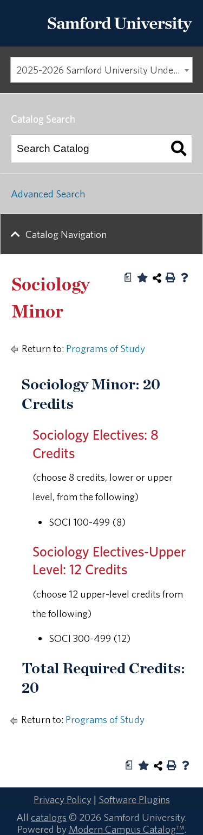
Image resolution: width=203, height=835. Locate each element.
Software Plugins (134, 799)
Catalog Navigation (66, 234)
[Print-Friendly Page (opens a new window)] (170, 277)
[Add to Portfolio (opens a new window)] (142, 277)
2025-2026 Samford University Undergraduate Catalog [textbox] (104, 70)
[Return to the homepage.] (119, 35)
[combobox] (101, 70)
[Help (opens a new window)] (184, 277)
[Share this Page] (157, 278)
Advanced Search (48, 194)
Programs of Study (105, 348)
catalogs (49, 817)
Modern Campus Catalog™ (126, 829)
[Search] (178, 149)
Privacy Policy (62, 799)
